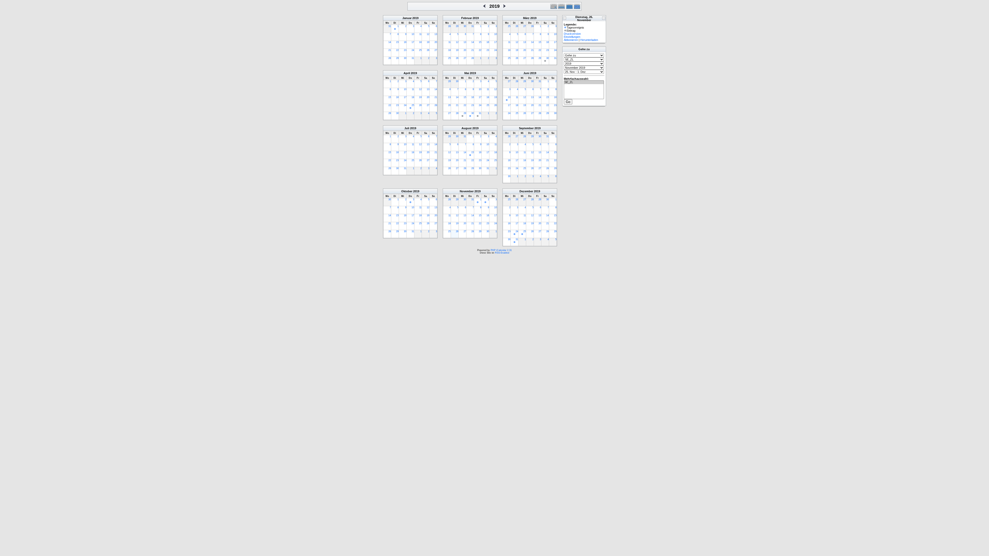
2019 (415, 18)
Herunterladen (589, 39)
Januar (407, 18)
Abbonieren (571, 39)
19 (428, 42)
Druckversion (572, 33)
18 (420, 42)
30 (405, 58)
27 (435, 50)
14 (389, 42)
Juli (406, 128)
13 (435, 34)
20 (435, 42)
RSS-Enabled (502, 252)
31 (389, 26)
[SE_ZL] (584, 82)
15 (397, 42)
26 (428, 50)
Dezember (526, 191)
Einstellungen (572, 36)
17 (413, 42)
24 (413, 50)
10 (413, 34)
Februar (466, 18)
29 (397, 58)
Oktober (406, 191)
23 (405, 50)
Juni (526, 73)
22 (397, 50)
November (467, 191)
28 (389, 58)
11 (420, 34)
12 (428, 34)
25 (420, 50)
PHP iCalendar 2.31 (501, 250)
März (526, 18)
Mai (466, 73)
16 (405, 42)
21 (389, 50)
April (407, 73)
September (526, 128)
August (467, 128)
